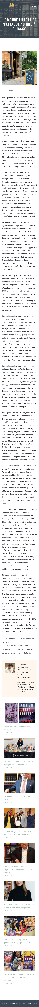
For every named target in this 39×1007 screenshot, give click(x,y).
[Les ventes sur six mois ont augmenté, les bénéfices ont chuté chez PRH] (19, 861)
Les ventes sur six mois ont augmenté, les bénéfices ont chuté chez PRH (18, 869)
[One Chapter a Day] (11, 6)
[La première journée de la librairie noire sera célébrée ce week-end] (19, 826)
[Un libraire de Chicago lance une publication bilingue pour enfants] (19, 934)
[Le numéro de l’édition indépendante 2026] (19, 791)
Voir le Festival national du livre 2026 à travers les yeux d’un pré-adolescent (19, 977)
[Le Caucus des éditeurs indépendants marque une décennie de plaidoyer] (19, 756)
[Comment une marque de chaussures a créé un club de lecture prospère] (19, 899)
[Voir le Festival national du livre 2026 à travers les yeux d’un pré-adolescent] (19, 969)
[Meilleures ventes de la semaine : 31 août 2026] (19, 721)
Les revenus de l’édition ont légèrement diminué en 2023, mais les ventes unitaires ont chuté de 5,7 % (17, 649)
